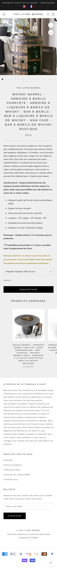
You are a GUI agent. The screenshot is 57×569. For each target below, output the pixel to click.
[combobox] (24, 6)
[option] (32, 6)
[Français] (32, 6)
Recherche (8, 460)
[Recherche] (48, 14)
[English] (24, 6)
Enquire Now (28, 289)
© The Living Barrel (28, 530)
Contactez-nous (11, 479)
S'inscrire (14, 516)
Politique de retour (12, 469)
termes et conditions (13, 465)
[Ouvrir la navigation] (4, 14)
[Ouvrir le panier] (53, 14)
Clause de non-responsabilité (17, 474)
